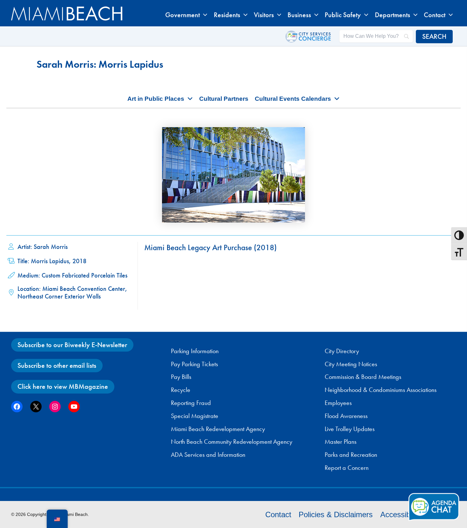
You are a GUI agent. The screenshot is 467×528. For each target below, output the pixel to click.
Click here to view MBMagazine (62, 386)
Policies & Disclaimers (336, 514)
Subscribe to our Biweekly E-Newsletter (72, 344)
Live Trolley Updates (350, 429)
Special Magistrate (194, 416)
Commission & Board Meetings (363, 377)
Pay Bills (181, 377)
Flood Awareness (346, 416)
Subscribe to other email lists (56, 365)
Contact (278, 514)
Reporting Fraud (191, 403)
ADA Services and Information (208, 454)
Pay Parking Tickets (194, 364)
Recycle (180, 390)
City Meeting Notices (351, 364)
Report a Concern (347, 467)
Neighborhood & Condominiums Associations (381, 390)
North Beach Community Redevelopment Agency (231, 441)
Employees (338, 403)
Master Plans (340, 441)
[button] (203, 14)
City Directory (342, 351)
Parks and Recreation (351, 454)
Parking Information (195, 351)
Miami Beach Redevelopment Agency (218, 429)
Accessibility (400, 514)
